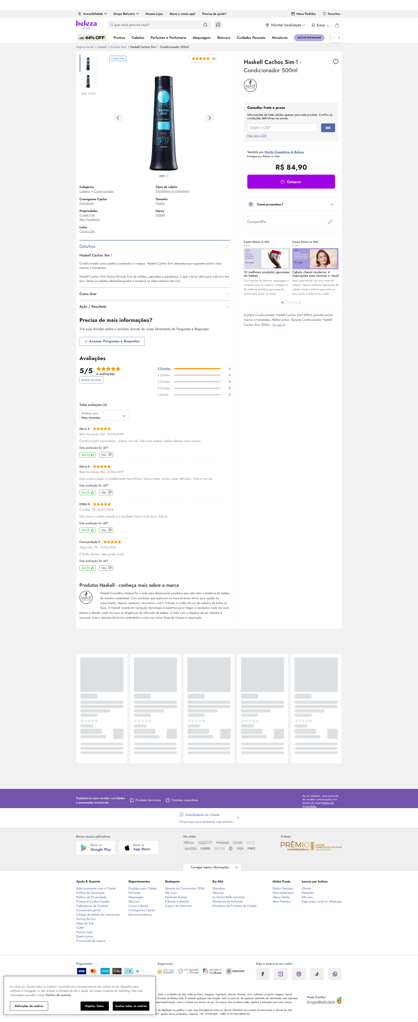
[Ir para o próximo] (339, 37)
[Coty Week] (92, 38)
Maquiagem (202, 37)
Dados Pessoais (283, 888)
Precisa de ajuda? (214, 14)
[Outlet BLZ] (309, 38)
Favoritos (334, 14)
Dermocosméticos (140, 914)
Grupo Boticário (124, 14)
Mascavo (218, 893)
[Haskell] (250, 90)
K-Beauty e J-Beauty (177, 901)
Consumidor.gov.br (88, 910)
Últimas (306, 888)
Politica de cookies (58, 995)
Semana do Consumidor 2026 (184, 888)
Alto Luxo (171, 893)
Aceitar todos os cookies (131, 1006)
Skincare (223, 37)
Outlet (80, 927)
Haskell (103, 47)
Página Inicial (85, 47)
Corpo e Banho (138, 906)
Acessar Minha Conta (320, 25)
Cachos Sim (119, 47)
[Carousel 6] (300, 302)
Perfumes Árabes (176, 897)
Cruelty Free (87, 215)
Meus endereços (283, 893)
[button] (291, 182)
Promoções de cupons (90, 940)
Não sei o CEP (257, 135)
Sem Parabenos (89, 219)
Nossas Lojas (154, 14)
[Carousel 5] (296, 302)
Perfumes (134, 893)
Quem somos (84, 936)
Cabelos (138, 37)
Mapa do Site (84, 923)
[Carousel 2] (286, 302)
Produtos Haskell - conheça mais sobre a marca (129, 585)
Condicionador (104, 191)
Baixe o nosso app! (182, 14)
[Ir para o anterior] (334, 37)
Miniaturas (280, 37)
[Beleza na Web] (86, 25)
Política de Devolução (90, 893)
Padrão (160, 203)
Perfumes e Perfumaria (168, 37)
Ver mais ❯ (278, 325)
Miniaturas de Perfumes (227, 901)
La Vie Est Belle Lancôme (228, 897)
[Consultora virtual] (218, 24)
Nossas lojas (84, 932)
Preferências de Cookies (92, 906)
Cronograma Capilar (141, 910)
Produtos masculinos (185, 800)
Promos (119, 37)
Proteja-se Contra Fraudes (93, 901)
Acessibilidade (93, 14)
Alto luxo (307, 897)
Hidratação (86, 203)
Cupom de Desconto (178, 906)
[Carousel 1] (282, 302)
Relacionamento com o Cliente (96, 888)
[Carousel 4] (293, 302)
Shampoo (218, 888)
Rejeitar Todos (94, 1006)
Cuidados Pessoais (251, 37)
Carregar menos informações (210, 867)
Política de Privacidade (91, 897)
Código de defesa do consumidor (98, 914)
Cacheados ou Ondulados (172, 191)
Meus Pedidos (306, 14)
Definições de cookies (29, 1006)
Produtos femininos (148, 800)
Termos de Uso (86, 919)
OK (328, 127)
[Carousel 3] (289, 302)
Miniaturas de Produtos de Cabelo (234, 906)
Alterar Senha (281, 897)
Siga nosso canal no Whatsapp (322, 901)
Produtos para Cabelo (142, 888)
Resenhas (308, 893)
